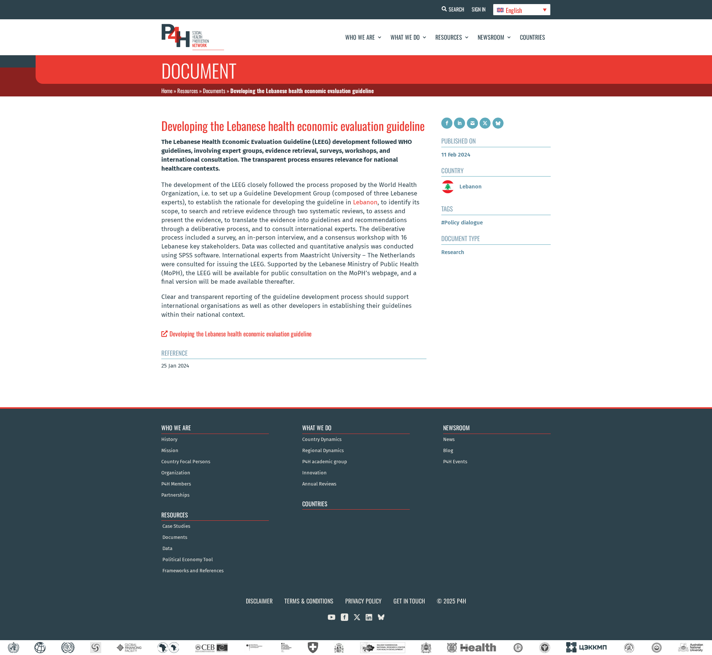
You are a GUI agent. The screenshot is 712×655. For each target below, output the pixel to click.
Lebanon (365, 202)
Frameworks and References (193, 570)
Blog (448, 450)
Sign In (478, 9)
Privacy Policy (363, 600)
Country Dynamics (322, 439)
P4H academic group (324, 461)
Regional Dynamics (323, 450)
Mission (169, 450)
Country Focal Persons (185, 461)
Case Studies (176, 526)
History (169, 439)
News (449, 439)
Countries (532, 37)
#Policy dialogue (462, 222)
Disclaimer (259, 600)
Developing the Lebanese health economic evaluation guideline (240, 333)
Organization (175, 472)
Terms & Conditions (308, 600)
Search (456, 9)
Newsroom (491, 37)
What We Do (405, 37)
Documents (214, 90)
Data (167, 548)
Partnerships (175, 495)
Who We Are (360, 37)
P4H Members (176, 484)
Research (452, 252)
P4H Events (455, 461)
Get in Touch (409, 600)
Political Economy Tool (187, 559)
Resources (448, 37)
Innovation (314, 472)
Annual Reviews (319, 484)
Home (166, 90)
